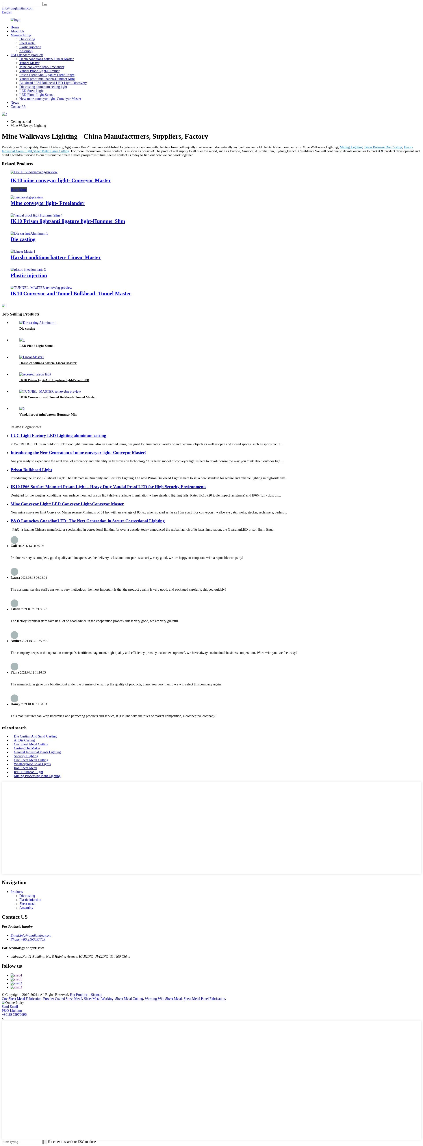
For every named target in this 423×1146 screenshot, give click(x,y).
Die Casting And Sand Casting (35, 736)
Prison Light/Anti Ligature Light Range (46, 75)
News (15, 103)
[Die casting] (29, 233)
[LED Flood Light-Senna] (22, 340)
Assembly (26, 51)
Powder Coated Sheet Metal (62, 998)
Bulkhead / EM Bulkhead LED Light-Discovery (53, 83)
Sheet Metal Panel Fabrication (204, 998)
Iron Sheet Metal (25, 768)
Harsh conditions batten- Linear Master (46, 59)
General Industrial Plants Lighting (37, 752)
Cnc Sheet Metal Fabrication (21, 998)
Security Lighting (26, 756)
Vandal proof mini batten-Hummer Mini (47, 79)
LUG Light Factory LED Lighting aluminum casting (58, 435)
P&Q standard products (27, 55)
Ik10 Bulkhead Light (28, 772)
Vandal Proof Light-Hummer (39, 71)
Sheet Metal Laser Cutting (51, 151)
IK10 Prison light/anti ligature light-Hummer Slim (68, 221)
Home (15, 27)
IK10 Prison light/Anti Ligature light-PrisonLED (54, 380)
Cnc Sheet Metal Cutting (31, 744)
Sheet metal (27, 43)
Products (17, 892)
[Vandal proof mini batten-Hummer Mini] (22, 409)
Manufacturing (21, 35)
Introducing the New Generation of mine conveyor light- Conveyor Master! (78, 452)
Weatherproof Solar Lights (32, 764)
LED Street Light (31, 91)
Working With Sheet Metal (163, 998)
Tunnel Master (29, 63)
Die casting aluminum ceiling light (43, 87)
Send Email (10, 1006)
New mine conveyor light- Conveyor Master (50, 99)
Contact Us (18, 106)
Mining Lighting (351, 147)
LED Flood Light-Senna (36, 95)
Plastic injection (30, 47)
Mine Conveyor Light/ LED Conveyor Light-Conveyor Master (67, 504)
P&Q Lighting (12, 1010)
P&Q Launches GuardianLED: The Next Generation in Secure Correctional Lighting (88, 521)
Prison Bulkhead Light (31, 469)
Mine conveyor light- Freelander (41, 67)
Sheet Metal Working (98, 998)
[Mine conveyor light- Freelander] (27, 197)
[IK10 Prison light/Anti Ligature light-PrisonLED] (35, 374)
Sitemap (96, 995)
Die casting (27, 39)
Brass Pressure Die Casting (383, 147)
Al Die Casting (24, 740)
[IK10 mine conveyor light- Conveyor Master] (34, 172)
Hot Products (79, 995)
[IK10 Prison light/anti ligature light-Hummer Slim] (36, 215)
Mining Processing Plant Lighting (37, 776)
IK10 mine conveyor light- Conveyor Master (61, 180)
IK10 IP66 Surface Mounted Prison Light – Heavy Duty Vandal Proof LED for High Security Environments (108, 486)
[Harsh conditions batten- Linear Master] (23, 251)
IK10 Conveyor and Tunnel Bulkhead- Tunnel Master (71, 293)
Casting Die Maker (27, 748)
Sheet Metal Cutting (129, 998)
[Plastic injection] (28, 269)
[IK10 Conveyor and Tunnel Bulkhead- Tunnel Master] (41, 287)
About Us (17, 31)
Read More (19, 190)
